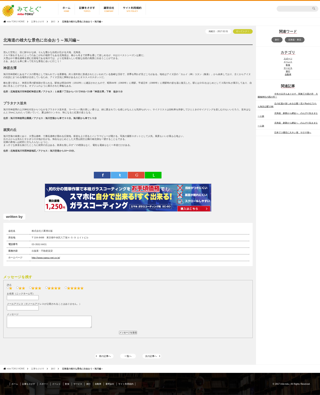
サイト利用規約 (126, 384)
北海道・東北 (294, 39)
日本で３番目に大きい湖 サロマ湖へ (292, 132)
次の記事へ (151, 356)
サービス (288, 68)
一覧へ (128, 356)
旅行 (53, 21)
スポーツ (288, 58)
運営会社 (110, 384)
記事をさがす (37, 21)
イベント (288, 62)
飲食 (288, 65)
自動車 (288, 74)
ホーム (15, 384)
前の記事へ (105, 356)
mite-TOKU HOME (16, 21)
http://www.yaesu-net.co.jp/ (46, 257)
